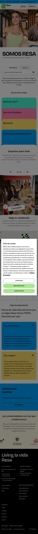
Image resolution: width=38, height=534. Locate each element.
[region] (19, 267)
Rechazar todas (19, 286)
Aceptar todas (19, 291)
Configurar (19, 280)
